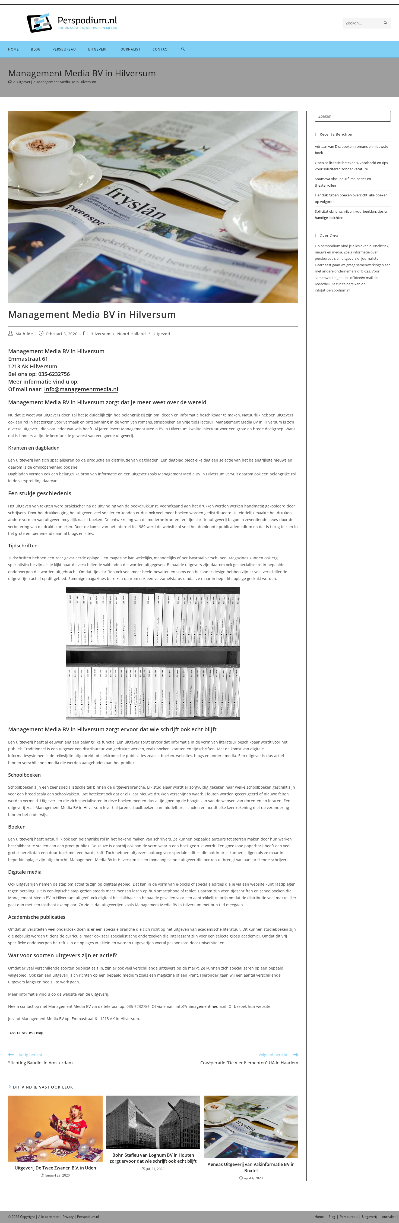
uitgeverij (124, 435)
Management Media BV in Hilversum (66, 81)
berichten (52, 1216)
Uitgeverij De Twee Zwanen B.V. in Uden (55, 1168)
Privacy (68, 1216)
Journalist (388, 1216)
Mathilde (24, 333)
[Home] (10, 81)
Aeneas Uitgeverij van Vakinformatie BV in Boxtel (251, 1167)
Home (319, 1216)
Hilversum (100, 333)
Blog (331, 1216)
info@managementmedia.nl (81, 389)
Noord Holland (131, 333)
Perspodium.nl (88, 1216)
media (53, 762)
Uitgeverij (162, 333)
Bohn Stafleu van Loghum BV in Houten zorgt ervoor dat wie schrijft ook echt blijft (153, 1158)
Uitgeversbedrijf (30, 1033)
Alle (41, 1216)
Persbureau (348, 1216)
